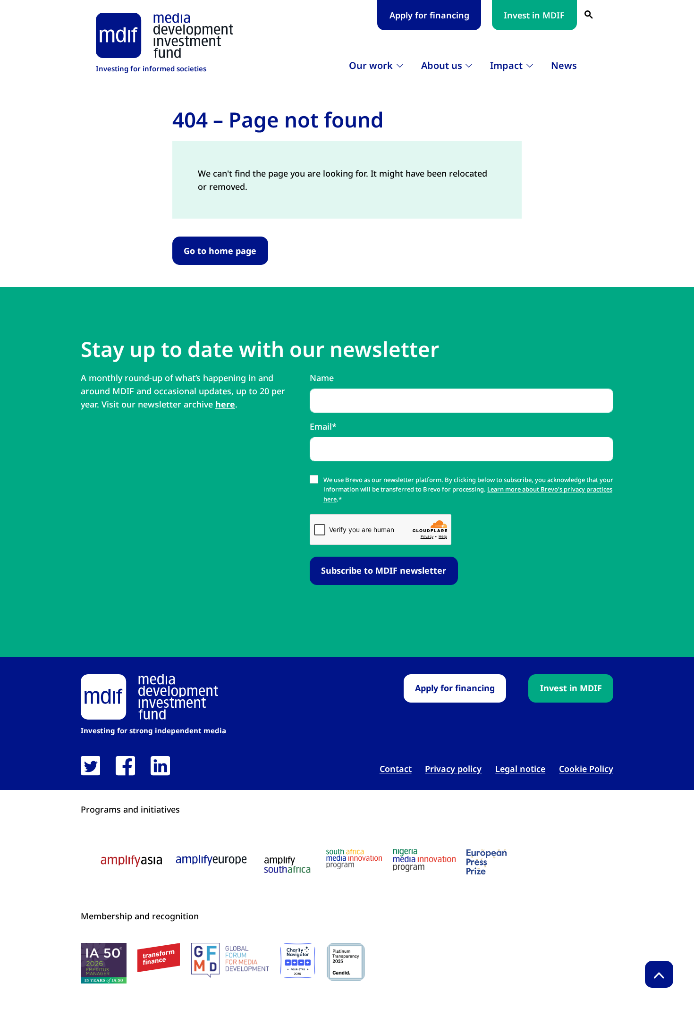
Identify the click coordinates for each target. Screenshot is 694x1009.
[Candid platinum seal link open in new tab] (346, 962)
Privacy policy (453, 768)
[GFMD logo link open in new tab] (230, 960)
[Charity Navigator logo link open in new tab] (297, 960)
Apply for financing (429, 15)
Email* (323, 426)
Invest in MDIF (534, 15)
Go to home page (220, 250)
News (564, 65)
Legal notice (520, 768)
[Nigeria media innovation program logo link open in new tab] (424, 860)
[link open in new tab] (90, 765)
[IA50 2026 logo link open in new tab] (104, 963)
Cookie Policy (586, 768)
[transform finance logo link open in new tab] (158, 958)
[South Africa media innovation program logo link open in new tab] (354, 859)
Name (322, 377)
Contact (396, 768)
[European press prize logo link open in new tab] (486, 861)
